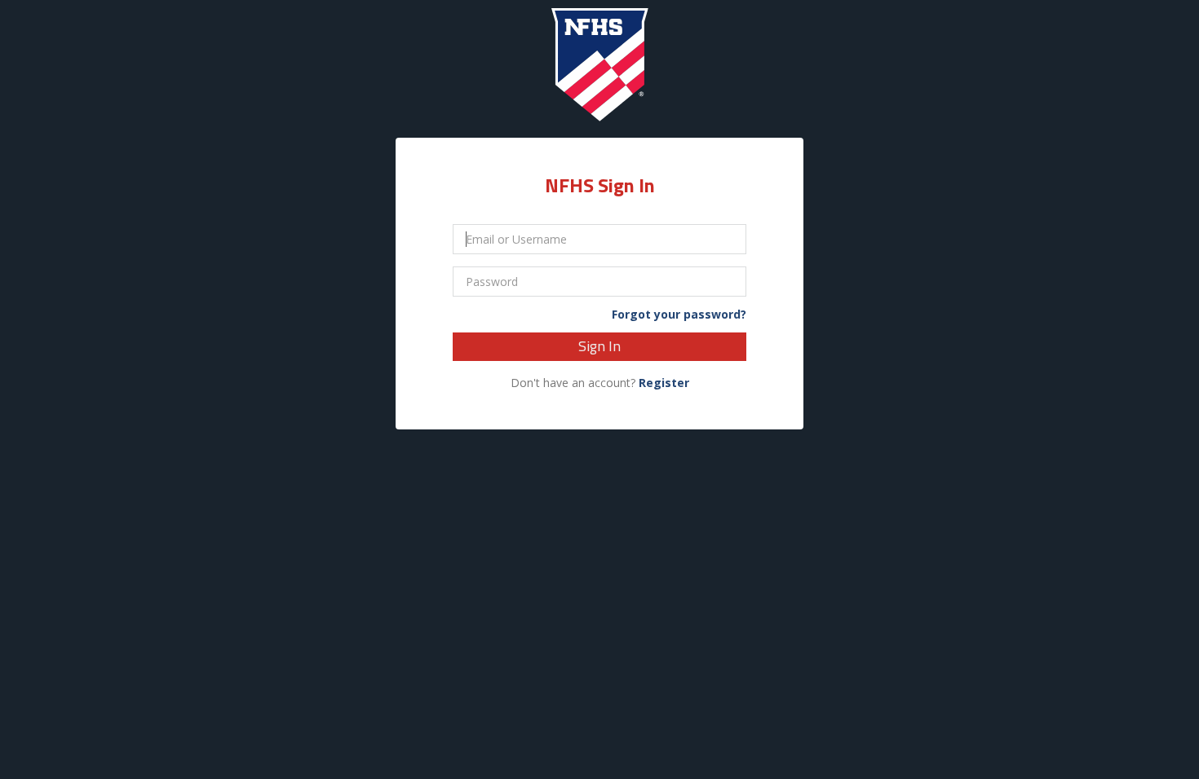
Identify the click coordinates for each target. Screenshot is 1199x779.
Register (664, 382)
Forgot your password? (679, 314)
